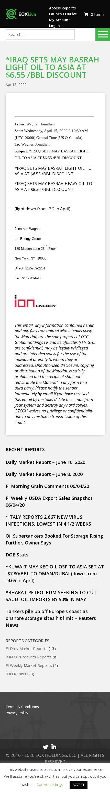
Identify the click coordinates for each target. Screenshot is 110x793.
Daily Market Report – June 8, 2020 (44, 474)
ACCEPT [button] (78, 784)
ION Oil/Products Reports (29, 656)
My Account (59, 19)
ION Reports (17, 673)
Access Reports (62, 8)
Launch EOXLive (63, 13)
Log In (54, 25)
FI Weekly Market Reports (29, 665)
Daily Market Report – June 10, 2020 (45, 462)
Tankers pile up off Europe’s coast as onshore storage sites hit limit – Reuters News (51, 618)
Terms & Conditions (22, 706)
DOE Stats (17, 555)
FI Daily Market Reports (27, 648)
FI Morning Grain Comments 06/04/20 (47, 486)
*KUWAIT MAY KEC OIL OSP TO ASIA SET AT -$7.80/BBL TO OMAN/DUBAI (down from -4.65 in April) (55, 573)
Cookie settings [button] (50, 784)
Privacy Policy (17, 712)
